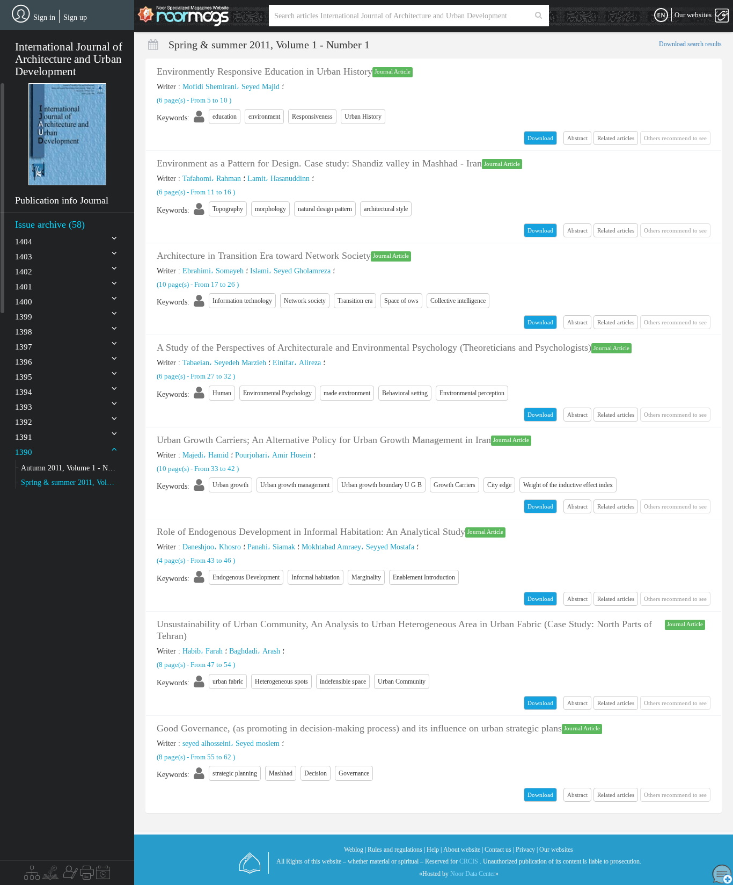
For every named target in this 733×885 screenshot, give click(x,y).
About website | (463, 849)
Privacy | (527, 849)
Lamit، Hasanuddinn (278, 179)
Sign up (75, 17)
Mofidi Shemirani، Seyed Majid (231, 87)
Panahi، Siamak (271, 547)
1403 (23, 256)
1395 (23, 377)
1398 (23, 332)
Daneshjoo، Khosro (211, 547)
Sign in (44, 17)
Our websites (556, 849)
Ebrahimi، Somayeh (213, 271)
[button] (67, 134)
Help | (434, 849)
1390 (23, 452)
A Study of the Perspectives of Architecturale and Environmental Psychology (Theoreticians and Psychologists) (374, 347)
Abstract (577, 138)
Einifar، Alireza (297, 363)
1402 (23, 271)
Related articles (615, 138)
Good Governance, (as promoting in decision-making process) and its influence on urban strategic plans (359, 728)
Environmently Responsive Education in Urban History (264, 71)
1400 (23, 302)
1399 (23, 317)
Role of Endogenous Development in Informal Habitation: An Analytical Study (311, 531)
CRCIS (468, 861)
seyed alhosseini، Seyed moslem (231, 743)
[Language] (661, 15)
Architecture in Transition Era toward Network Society (264, 255)
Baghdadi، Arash (254, 651)
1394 (23, 392)
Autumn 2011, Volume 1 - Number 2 (69, 468)
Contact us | (499, 849)
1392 (23, 422)
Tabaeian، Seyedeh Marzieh (224, 363)
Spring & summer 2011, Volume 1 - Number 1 (69, 482)
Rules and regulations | (396, 849)
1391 (23, 437)
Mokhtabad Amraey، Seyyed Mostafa (358, 547)
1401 (23, 286)
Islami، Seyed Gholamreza (290, 271)
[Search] (538, 15)
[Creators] (69, 875)
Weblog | (355, 849)
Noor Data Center (472, 873)
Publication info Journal (61, 200)
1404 (23, 241)
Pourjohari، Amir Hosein (273, 455)
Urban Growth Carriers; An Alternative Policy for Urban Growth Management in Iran (324, 439)
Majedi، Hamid (205, 455)
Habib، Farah (202, 651)
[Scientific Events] (103, 875)
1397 (23, 347)
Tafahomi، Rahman (211, 179)
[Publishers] (87, 875)
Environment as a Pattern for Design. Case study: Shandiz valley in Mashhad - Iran (319, 163)
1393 (23, 407)
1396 (23, 362)
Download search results (690, 44)
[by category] (32, 875)
